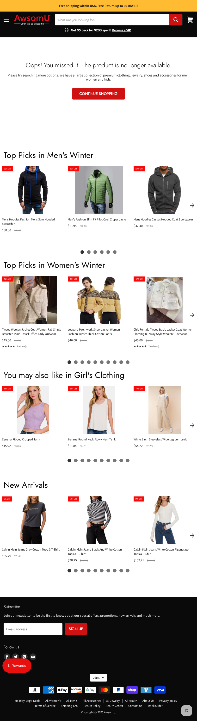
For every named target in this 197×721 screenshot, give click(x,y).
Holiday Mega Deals (27, 701)
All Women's (53, 701)
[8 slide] (115, 362)
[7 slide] (108, 362)
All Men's (71, 701)
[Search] (175, 19)
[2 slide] (89, 252)
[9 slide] (121, 362)
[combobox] (112, 19)
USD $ (96, 677)
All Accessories (92, 701)
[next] (192, 205)
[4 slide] (102, 252)
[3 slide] (95, 252)
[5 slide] (108, 252)
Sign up (76, 629)
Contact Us (135, 706)
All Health (131, 701)
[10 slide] (127, 362)
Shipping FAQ (69, 706)
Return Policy (92, 706)
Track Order (155, 706)
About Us (148, 701)
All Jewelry (113, 701)
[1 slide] (82, 252)
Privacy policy (168, 701)
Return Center (114, 706)
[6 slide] (115, 252)
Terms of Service (45, 706)
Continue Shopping (98, 93)
